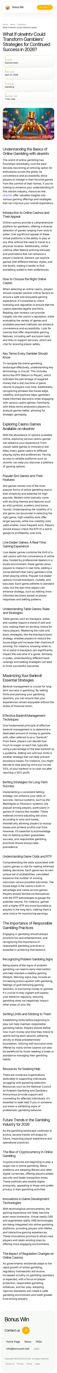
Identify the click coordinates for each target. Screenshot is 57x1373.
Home (5, 24)
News (12, 24)
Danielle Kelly (11, 63)
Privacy (20, 1364)
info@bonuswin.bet (17, 1348)
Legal (37, 1364)
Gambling (22, 24)
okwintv (7, 195)
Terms (29, 1364)
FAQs (39, 1341)
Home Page (13, 1341)
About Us (10, 1364)
